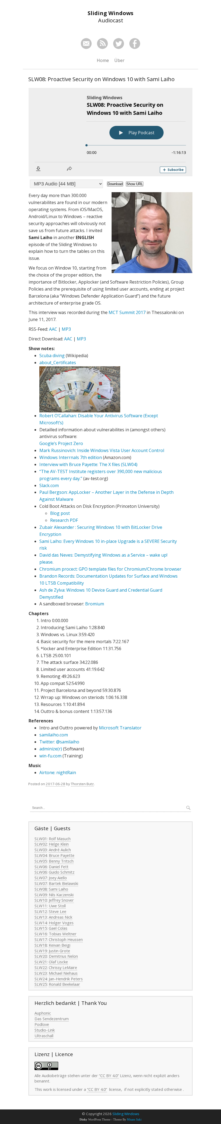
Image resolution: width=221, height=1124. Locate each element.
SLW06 (40, 866)
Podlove (41, 1024)
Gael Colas (58, 928)
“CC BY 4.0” (109, 1075)
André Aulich (60, 849)
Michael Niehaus (63, 973)
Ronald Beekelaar (64, 984)
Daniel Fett (58, 866)
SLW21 (40, 961)
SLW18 (40, 945)
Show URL (134, 184)
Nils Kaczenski (61, 894)
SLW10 (40, 900)
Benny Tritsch (61, 861)
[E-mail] (86, 43)
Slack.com (49, 485)
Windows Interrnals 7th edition (70, 457)
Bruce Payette (61, 855)
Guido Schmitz (61, 872)
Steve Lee (57, 911)
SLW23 (40, 973)
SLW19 (40, 950)
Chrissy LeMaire (63, 967)
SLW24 (40, 978)
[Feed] (102, 43)
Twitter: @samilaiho (59, 742)
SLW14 (40, 922)
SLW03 (40, 849)
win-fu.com (51, 756)
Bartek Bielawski (63, 883)
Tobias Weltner (63, 933)
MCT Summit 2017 (127, 312)
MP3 (66, 329)
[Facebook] (134, 43)
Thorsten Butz (82, 783)
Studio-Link (44, 1030)
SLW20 (40, 956)
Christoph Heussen (66, 939)
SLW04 (40, 855)
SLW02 (40, 844)
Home (103, 60)
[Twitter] (118, 43)
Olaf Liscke (58, 961)
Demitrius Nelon (63, 956)
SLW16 (40, 933)
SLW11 (40, 905)
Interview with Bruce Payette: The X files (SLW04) (88, 464)
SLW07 (40, 877)
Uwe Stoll (57, 905)
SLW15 (40, 928)
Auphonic (42, 1013)
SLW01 (40, 838)
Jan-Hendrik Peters (66, 978)
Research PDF (64, 520)
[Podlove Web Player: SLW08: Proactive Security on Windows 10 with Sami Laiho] (110, 132)
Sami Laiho (58, 889)
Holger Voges (61, 922)
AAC (53, 329)
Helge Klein (59, 844)
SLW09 (40, 894)
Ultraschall (43, 1035)
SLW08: (41, 889)
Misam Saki (134, 1119)
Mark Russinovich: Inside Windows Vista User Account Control (101, 450)
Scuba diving (52, 355)
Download (115, 184)
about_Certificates (57, 363)
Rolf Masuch (60, 838)
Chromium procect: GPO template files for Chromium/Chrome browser (110, 569)
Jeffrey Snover (61, 900)
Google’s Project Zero (61, 443)
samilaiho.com (53, 735)
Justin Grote (59, 950)
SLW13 (40, 917)
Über (119, 60)
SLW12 (40, 911)
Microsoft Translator (120, 728)
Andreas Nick (60, 917)
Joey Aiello (58, 877)
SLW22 (40, 967)
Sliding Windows (125, 1113)
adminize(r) (50, 749)
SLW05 (40, 861)
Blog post (60, 513)
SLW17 (40, 939)
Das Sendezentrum (51, 1018)
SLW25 (40, 984)
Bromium (94, 604)
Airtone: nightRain (57, 772)
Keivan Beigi (59, 945)
